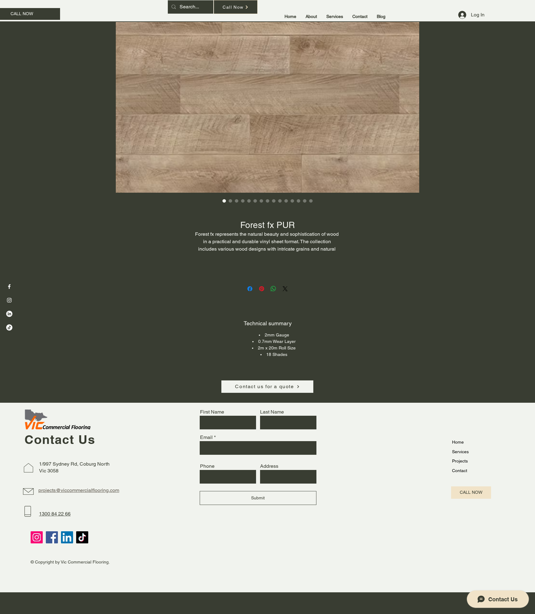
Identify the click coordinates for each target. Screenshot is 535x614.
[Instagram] (9, 300)
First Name (212, 412)
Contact (459, 470)
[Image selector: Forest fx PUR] (224, 201)
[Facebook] (9, 286)
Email (206, 437)
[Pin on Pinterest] (261, 288)
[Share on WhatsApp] (273, 288)
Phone (207, 466)
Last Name (272, 412)
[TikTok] (9, 327)
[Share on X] (285, 288)
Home (458, 442)
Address (269, 466)
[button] (335, 16)
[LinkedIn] (9, 314)
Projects (460, 460)
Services (460, 451)
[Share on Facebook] (250, 288)
